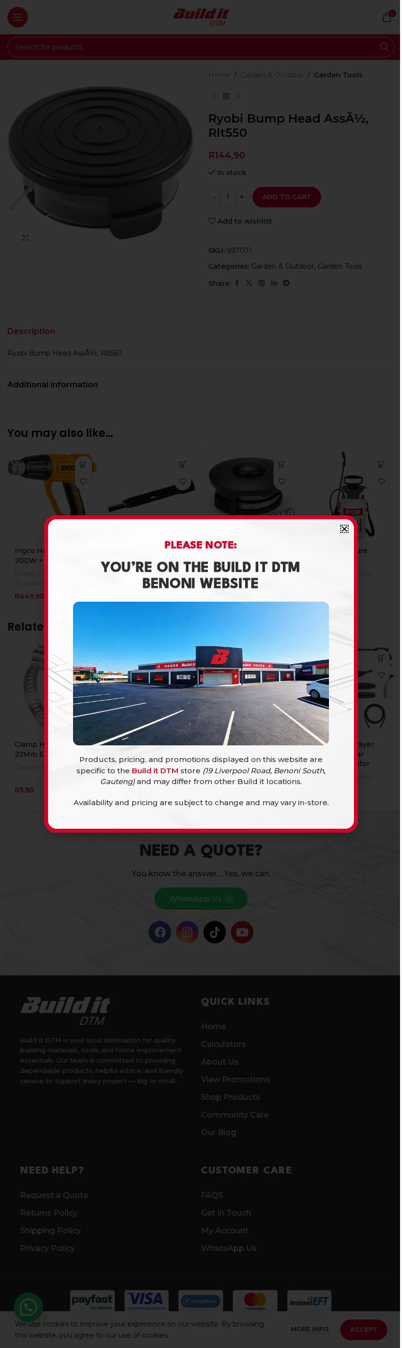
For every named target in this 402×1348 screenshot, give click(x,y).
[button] (344, 529)
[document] (201, 674)
